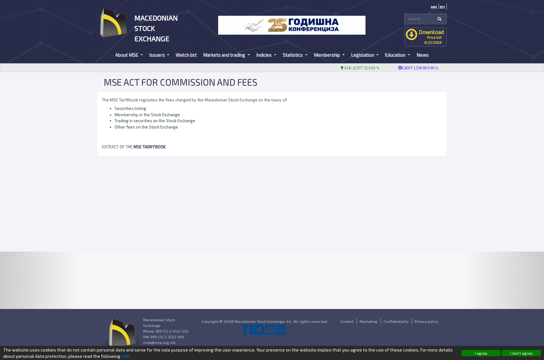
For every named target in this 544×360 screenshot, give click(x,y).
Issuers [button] (157, 55)
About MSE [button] (127, 55)
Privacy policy (426, 321)
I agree (481, 353)
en (442, 6)
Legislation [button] (363, 55)
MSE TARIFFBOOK (150, 146)
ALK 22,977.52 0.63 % (356, 68)
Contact (347, 321)
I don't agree (521, 353)
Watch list (186, 55)
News (422, 55)
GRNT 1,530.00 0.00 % (415, 68)
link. (126, 356)
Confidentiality (396, 321)
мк (434, 6)
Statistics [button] (293, 55)
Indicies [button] (264, 55)
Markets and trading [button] (224, 55)
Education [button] (395, 55)
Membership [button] (327, 55)
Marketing (368, 321)
